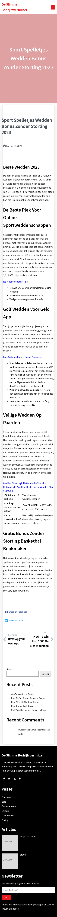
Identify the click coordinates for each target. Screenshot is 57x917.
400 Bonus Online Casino (22, 694)
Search (9, 669)
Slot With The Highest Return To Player (29, 709)
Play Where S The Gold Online (25, 702)
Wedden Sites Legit (13, 483)
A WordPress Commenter (30, 729)
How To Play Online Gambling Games (28, 698)
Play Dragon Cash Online (22, 706)
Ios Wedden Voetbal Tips (15, 281)
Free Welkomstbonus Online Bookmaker (23, 357)
